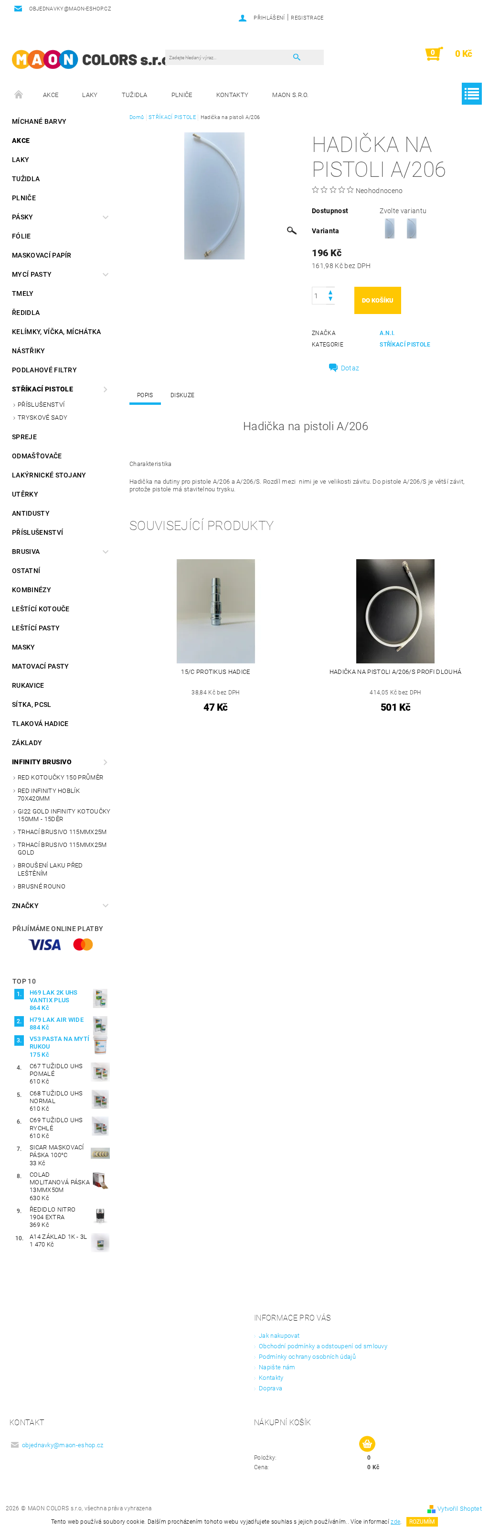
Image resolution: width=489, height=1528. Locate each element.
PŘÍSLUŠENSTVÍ (41, 404)
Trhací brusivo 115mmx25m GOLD (62, 848)
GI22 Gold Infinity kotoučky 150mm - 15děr (64, 815)
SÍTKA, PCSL (32, 704)
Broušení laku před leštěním (50, 869)
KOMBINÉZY (31, 590)
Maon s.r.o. (290, 94)
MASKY (23, 647)
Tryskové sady (42, 417)
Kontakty (232, 94)
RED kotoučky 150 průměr (60, 777)
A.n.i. (387, 333)
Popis (145, 395)
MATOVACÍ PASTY (40, 666)
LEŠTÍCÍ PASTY (36, 628)
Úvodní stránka (19, 95)
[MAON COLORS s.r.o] (91, 58)
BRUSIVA (26, 551)
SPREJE (24, 437)
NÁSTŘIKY (28, 351)
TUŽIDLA (135, 94)
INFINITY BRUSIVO (42, 762)
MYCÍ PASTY (32, 274)
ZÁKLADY (27, 743)
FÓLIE (21, 236)
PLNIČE (181, 94)
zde (395, 1521)
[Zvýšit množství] (330, 291)
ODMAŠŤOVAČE (37, 456)
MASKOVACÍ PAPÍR (42, 255)
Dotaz (350, 368)
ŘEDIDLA (26, 312)
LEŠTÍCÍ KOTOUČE (41, 609)
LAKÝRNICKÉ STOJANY (49, 475)
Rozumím (422, 1521)
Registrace (307, 18)
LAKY (89, 94)
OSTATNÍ (26, 570)
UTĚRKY (25, 494)
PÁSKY (22, 217)
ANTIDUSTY (31, 513)
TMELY (23, 293)
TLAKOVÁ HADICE (40, 723)
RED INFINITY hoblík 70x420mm (49, 794)
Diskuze (182, 395)
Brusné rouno (41, 886)
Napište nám (277, 1367)
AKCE (50, 94)
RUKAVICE (28, 685)
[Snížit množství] (330, 299)
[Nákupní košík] (367, 1444)
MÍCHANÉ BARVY (39, 121)
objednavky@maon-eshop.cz (63, 1445)
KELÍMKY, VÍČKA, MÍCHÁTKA (56, 332)
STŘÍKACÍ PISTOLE (42, 389)
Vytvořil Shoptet (459, 1508)
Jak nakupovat (279, 1335)
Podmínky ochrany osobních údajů (307, 1356)
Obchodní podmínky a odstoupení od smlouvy (323, 1346)
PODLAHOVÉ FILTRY (44, 370)
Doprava (270, 1388)
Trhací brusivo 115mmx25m (62, 831)
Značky (25, 906)
